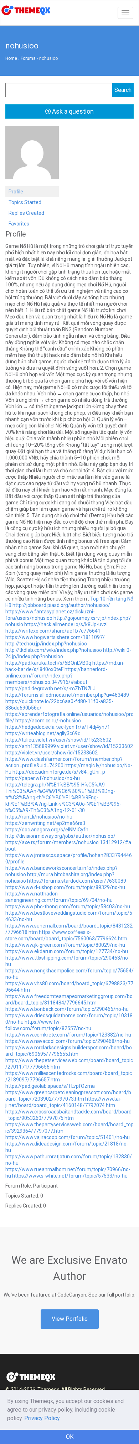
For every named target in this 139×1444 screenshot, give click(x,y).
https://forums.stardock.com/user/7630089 (76, 881)
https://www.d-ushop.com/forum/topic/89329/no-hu (65, 887)
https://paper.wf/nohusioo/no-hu (42, 778)
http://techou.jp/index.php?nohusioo (46, 643)
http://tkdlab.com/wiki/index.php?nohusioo (53, 650)
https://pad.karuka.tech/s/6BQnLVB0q (48, 663)
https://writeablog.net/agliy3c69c (42, 733)
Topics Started (25, 202)
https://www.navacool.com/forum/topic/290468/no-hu (67, 1041)
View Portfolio (70, 1318)
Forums (28, 58)
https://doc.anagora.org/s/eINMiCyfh (46, 829)
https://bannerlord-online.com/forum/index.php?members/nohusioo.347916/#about (56, 675)
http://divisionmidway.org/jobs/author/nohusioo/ (60, 836)
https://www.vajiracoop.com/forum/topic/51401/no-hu (67, 1137)
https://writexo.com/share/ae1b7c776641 (53, 631)
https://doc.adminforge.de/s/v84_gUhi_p (58, 772)
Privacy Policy (42, 1418)
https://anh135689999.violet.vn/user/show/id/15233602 (69, 746)
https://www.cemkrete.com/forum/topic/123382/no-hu (68, 1035)
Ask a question (72, 111)
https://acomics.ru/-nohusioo (48, 720)
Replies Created (26, 213)
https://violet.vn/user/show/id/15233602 (51, 752)
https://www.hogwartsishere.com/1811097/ (55, 637)
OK (69, 1436)
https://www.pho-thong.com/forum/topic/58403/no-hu (67, 906)
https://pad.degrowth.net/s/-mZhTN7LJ (50, 688)
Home (11, 58)
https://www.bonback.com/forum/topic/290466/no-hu (67, 1009)
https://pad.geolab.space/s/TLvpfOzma (50, 1086)
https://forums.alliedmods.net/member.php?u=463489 (67, 695)
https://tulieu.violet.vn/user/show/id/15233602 (58, 740)
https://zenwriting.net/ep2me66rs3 (45, 823)
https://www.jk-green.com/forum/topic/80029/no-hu (65, 945)
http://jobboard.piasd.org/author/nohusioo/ (61, 605)
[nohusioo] (32, 156)
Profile (16, 191)
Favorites (19, 224)
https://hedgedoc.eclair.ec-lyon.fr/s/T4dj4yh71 (57, 727)
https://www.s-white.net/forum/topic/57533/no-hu (70, 1176)
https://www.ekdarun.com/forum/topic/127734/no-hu (66, 951)
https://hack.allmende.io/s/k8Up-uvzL (66, 624)
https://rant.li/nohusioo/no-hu (38, 817)
